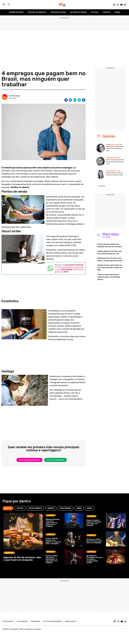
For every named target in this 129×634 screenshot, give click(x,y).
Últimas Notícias (16, 12)
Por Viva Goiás (14, 96)
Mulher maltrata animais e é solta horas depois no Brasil (114, 174)
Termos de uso (70, 621)
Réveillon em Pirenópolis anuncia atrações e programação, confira (94, 559)
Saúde (117, 12)
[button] (66, 100)
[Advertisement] (64, 46)
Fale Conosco (22, 621)
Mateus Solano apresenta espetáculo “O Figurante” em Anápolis (52, 559)
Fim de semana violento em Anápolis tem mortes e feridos (109, 245)
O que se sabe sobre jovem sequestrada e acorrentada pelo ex (108, 277)
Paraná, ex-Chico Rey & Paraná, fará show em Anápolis (94, 541)
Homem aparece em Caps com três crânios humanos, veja (109, 252)
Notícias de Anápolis (37, 12)
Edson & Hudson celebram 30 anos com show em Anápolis (93, 522)
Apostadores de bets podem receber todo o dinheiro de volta (114, 148)
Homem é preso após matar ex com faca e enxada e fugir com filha (109, 267)
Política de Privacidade (52, 621)
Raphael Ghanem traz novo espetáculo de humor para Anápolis (52, 522)
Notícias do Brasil (78, 12)
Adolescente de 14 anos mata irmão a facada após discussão (109, 259)
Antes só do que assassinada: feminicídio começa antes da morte (115, 161)
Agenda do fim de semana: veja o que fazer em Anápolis (22, 558)
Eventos (106, 12)
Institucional (8, 621)
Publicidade (35, 621)
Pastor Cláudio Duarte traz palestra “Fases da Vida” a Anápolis (53, 541)
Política (94, 12)
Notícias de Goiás (58, 12)
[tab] (8, 508)
